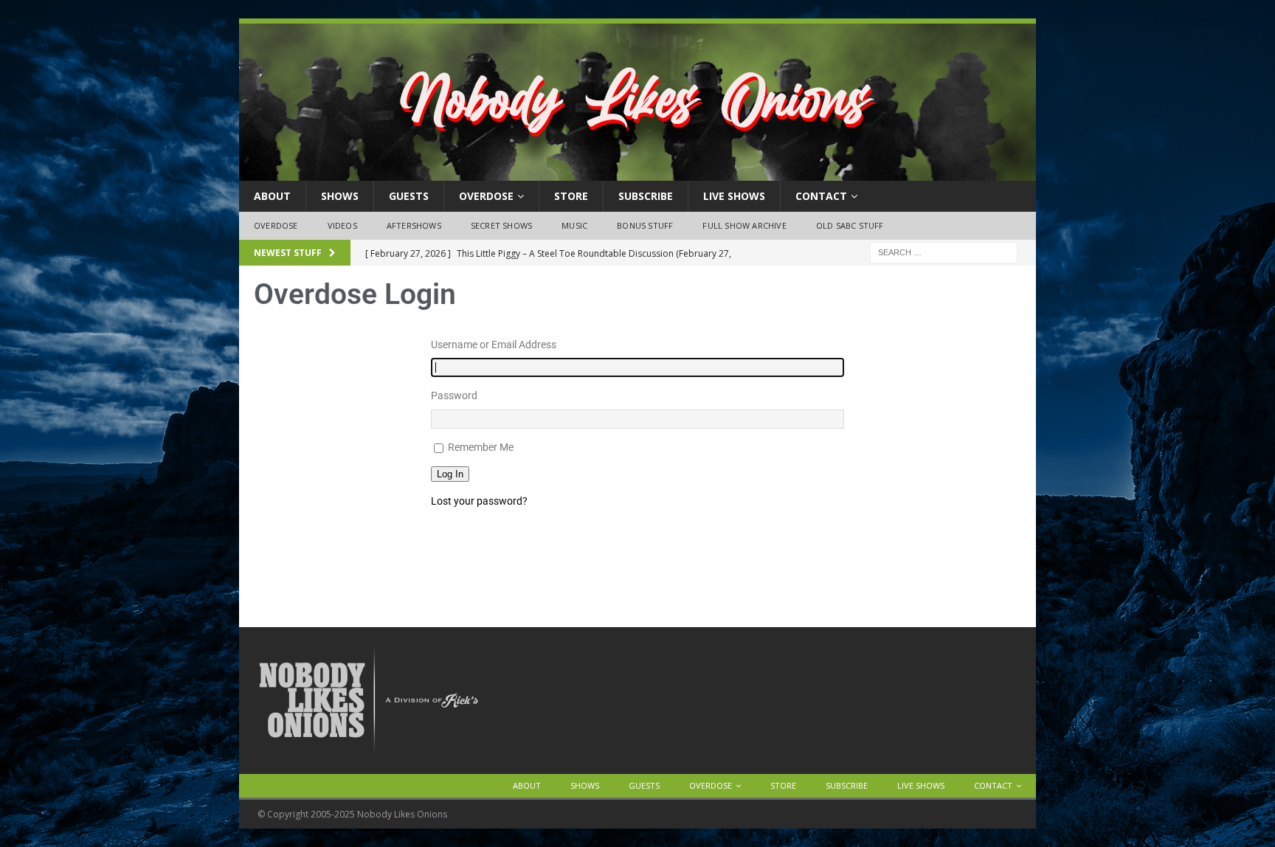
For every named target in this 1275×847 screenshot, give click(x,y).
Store (571, 196)
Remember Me (481, 447)
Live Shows (734, 196)
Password (454, 395)
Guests (409, 196)
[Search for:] (943, 251)
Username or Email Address (493, 344)
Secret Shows (501, 225)
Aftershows (414, 225)
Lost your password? (479, 501)
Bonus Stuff (645, 225)
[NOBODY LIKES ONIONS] (637, 172)
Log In (450, 474)
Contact (821, 196)
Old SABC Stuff (850, 225)
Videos (342, 225)
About (272, 196)
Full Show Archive (744, 225)
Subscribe (645, 196)
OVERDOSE (486, 196)
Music (574, 225)
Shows (340, 196)
